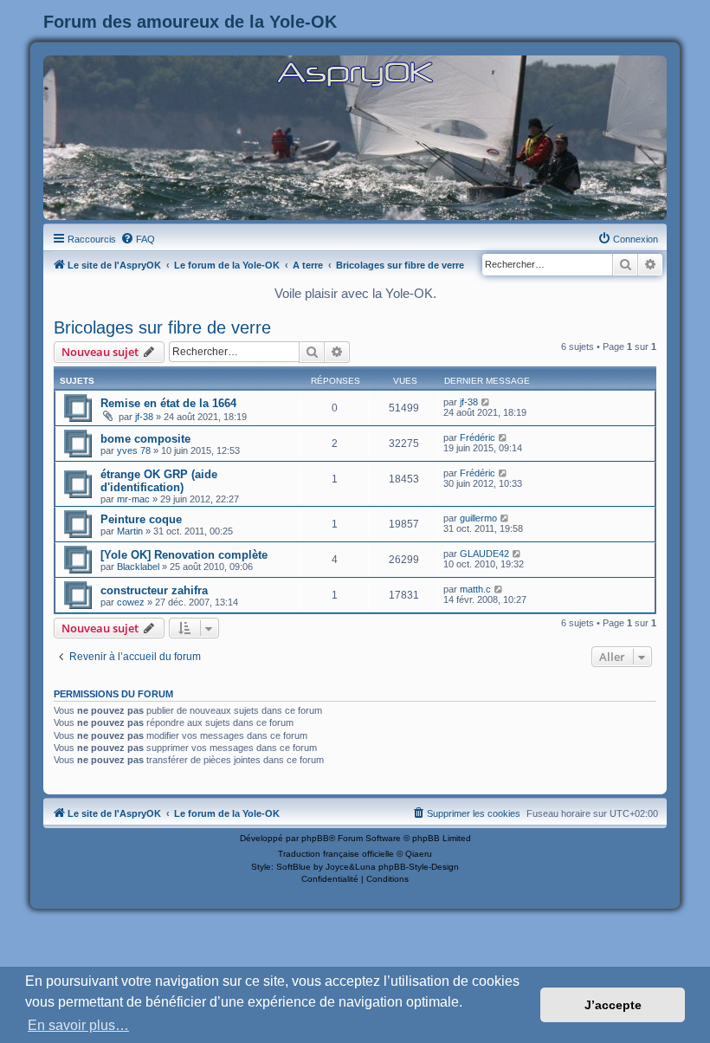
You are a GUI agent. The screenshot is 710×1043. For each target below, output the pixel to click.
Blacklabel (138, 566)
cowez (131, 602)
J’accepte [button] (613, 1005)
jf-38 (144, 416)
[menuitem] (137, 239)
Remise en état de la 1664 (168, 403)
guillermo (478, 518)
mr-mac (133, 499)
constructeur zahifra (154, 590)
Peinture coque (141, 519)
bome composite (145, 438)
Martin (130, 531)
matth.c (475, 589)
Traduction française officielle (336, 853)
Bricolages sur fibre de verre (162, 327)
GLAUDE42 (484, 553)
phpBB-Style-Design (418, 866)
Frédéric (477, 437)
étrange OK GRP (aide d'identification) (158, 481)
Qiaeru (418, 853)
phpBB (315, 838)
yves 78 (134, 450)
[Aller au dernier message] (486, 402)
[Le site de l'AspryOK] (355, 73)
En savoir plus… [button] (78, 1025)
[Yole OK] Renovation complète (184, 554)
